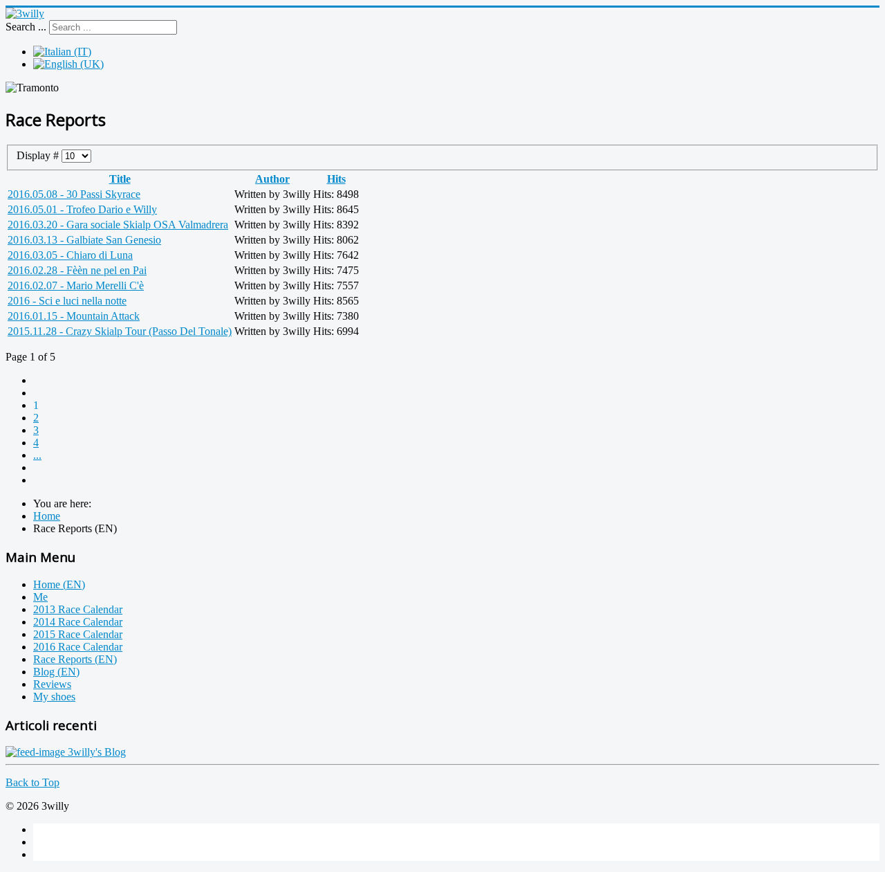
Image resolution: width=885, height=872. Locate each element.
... (37, 455)
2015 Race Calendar (77, 634)
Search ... (26, 27)
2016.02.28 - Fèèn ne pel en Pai (77, 270)
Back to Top (32, 782)
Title (120, 179)
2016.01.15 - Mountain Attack (74, 316)
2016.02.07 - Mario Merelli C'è (76, 285)
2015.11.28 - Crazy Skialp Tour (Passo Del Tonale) (120, 331)
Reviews (52, 684)
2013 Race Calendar (77, 609)
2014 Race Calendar (77, 622)
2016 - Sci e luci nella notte (67, 301)
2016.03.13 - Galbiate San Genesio (84, 240)
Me (40, 597)
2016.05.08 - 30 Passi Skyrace (74, 194)
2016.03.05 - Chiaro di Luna (70, 255)
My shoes (54, 696)
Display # (39, 155)
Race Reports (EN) (75, 659)
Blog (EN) (56, 672)
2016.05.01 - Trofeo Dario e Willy (82, 209)
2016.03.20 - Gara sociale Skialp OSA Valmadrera (118, 224)
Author (272, 179)
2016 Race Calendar (77, 647)
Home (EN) (59, 584)
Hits (336, 179)
